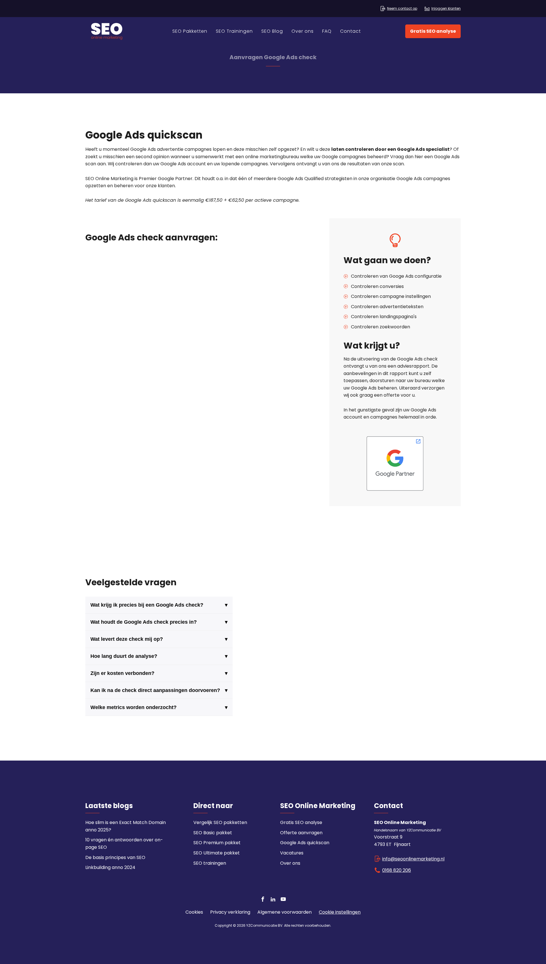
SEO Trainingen (234, 31)
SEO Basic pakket (212, 832)
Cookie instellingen (340, 912)
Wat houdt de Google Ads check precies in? (159, 622)
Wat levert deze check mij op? (159, 639)
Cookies (194, 912)
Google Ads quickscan (304, 842)
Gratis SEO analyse (433, 31)
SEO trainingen (209, 863)
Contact (350, 31)
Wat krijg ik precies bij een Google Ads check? (159, 605)
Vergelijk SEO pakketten (220, 822)
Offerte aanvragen (301, 832)
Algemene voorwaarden (284, 912)
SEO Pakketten (189, 31)
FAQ (327, 31)
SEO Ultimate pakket (216, 853)
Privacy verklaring (230, 912)
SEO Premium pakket (217, 842)
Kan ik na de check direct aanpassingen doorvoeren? (159, 690)
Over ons (302, 31)
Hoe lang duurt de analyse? (159, 656)
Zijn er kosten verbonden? (159, 673)
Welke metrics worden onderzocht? (159, 707)
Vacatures (291, 853)
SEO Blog (272, 31)
